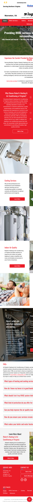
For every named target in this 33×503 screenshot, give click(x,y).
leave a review (11, 349)
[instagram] (25, 479)
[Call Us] (29, 500)
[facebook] (22, 479)
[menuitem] (5, 20)
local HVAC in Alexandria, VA (18, 374)
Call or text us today (12, 81)
